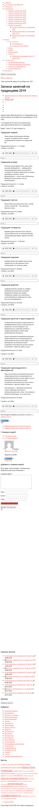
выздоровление (7, 786)
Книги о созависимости (17, 66)
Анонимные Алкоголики (11, 767)
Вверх (3, 158)
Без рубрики (9, 713)
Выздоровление (25, 96)
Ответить (8, 460)
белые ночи (20, 781)
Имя (3, 492)
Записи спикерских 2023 (17, 17)
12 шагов (4, 764)
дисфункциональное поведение (9, 788)
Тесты (7, 754)
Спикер (7, 752)
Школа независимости (14, 778)
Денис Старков (26, 771)
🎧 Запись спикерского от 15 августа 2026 (20, 668)
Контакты (8, 71)
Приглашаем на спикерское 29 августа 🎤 (20, 656)
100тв (9, 764)
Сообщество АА (10, 750)
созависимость (11, 795)
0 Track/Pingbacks (11, 438)
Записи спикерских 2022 (17, 19)
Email (3, 496)
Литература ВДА (14, 68)
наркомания (29, 790)
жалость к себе (5, 790)
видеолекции (15, 783)
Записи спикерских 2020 (17, 23)
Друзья (7, 721)
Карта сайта (9, 802)
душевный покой (30, 788)
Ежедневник (9, 725)
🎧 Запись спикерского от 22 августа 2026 (20, 660)
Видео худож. (13, 52)
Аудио (10, 48)
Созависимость (10, 748)
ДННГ (20, 771)
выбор (25, 784)
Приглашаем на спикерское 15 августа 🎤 (20, 672)
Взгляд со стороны (11, 715)
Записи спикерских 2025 (17, 13)
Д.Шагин (15, 771)
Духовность (9, 723)
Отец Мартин (17, 44)
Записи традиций (14, 25)
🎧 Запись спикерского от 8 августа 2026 (20, 676)
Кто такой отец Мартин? (14, 5)
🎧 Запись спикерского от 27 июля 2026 (19, 689)
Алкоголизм (25, 764)
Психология (9, 746)
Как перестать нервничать (21, 773)
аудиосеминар (12, 781)
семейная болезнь (28, 792)
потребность (4, 792)
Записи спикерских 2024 (17, 15)
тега (35, 796)
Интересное (9, 731)
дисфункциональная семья (21, 786)
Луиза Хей (31, 773)
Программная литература (14, 744)
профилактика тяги (13, 792)
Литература (9, 736)
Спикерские (9, 9)
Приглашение (10, 742)
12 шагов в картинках (20, 46)
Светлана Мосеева (28, 775)
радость (20, 792)
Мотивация (9, 738)
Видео (10, 50)
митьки (18, 790)
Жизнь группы (10, 727)
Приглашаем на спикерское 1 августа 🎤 (20, 685)
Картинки (8, 734)
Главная (8, 2)
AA (12, 764)
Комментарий (6, 474)
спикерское (25, 796)
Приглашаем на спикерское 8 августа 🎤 (20, 680)
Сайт (2, 499)
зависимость (12, 790)
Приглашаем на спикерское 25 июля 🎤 (19, 693)
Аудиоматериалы (11, 96)
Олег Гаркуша (8, 775)
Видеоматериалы (11, 717)
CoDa (15, 764)
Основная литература (16, 62)
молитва (23, 790)
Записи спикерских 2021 (17, 21)
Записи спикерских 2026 (17, 11)
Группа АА (8, 7)
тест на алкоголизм (6, 798)
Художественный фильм (14, 756)
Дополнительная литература (19, 64)
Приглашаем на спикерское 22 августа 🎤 (20, 664)
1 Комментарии (10, 436)
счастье (31, 796)
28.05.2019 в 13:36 (11, 451)
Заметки (8, 729)
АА (18, 764)
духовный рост (22, 788)
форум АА (13, 798)
